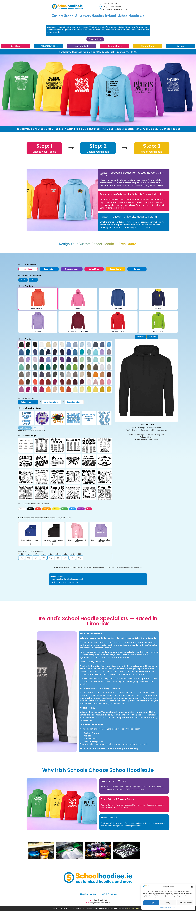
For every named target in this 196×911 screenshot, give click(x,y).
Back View (152, 337)
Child (33, 280)
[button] (192, 887)
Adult (23, 280)
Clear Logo (38, 428)
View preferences (185, 903)
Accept (151, 903)
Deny (168, 903)
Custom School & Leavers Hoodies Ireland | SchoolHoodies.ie (98, 15)
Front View (141, 337)
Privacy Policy (172, 907)
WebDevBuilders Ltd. (135, 908)
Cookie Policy (163, 907)
